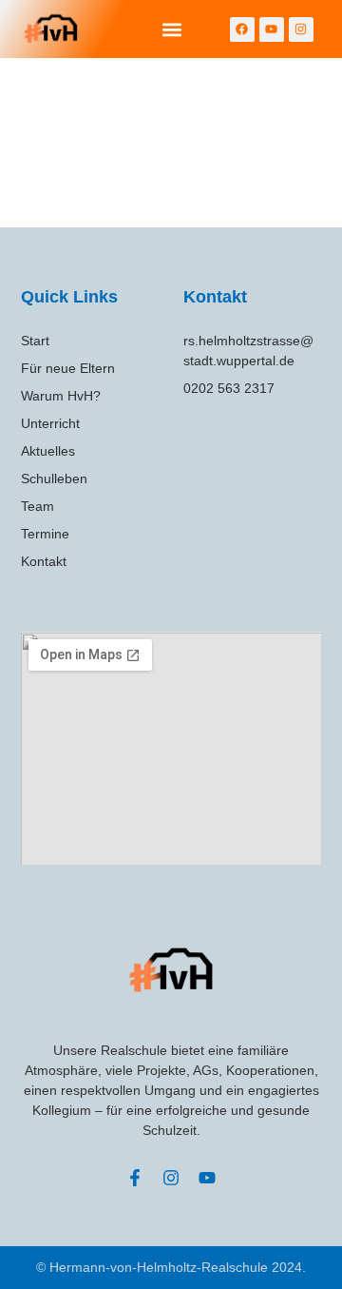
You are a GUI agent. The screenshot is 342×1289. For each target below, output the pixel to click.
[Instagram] (301, 29)
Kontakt (43, 561)
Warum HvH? (61, 395)
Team (37, 506)
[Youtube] (271, 29)
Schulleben (54, 478)
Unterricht (50, 423)
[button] (171, 29)
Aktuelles (48, 451)
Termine (45, 533)
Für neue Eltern (68, 368)
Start (35, 340)
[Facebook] (242, 29)
